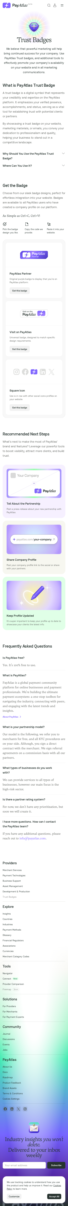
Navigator (8, 973)
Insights (7, 913)
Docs (5, 1072)
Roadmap (8, 1077)
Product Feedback (12, 1082)
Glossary (7, 935)
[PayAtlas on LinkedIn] (12, 1109)
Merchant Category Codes (16, 956)
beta (30, 4)
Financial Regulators (13, 940)
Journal (6, 1033)
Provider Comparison (13, 984)
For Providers (9, 1006)
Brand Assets (10, 1088)
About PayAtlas (10, 716)
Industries (8, 924)
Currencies (8, 951)
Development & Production (16, 891)
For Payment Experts (13, 1016)
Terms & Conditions (13, 1093)
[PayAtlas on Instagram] (25, 1109)
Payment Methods (12, 929)
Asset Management (13, 886)
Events (6, 1044)
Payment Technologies (14, 875)
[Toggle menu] (62, 5)
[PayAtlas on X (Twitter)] (18, 1109)
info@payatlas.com (32, 838)
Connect (7, 978)
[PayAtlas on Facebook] (5, 1109)
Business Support (12, 880)
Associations (9, 945)
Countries (7, 919)
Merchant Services (12, 870)
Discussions (9, 1039)
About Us (7, 1066)
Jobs (5, 1049)
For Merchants (10, 1011)
